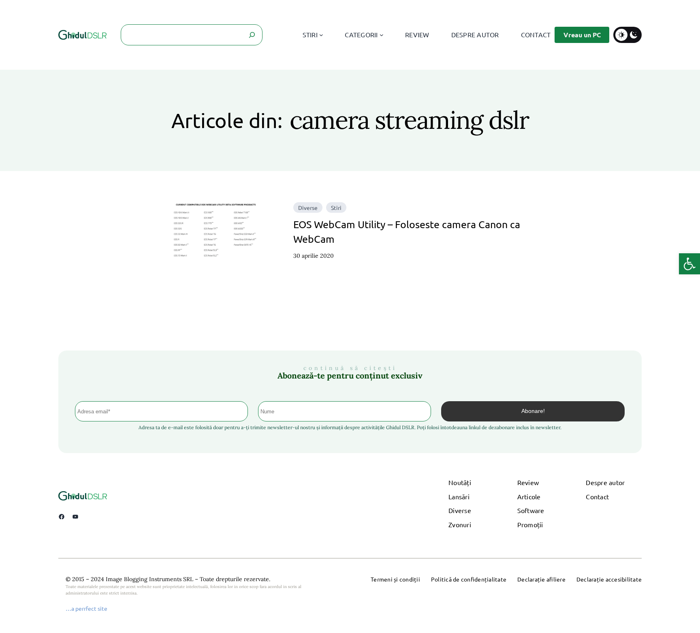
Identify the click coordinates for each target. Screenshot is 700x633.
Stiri (336, 207)
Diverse (308, 207)
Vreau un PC (582, 34)
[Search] (251, 34)
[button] (689, 263)
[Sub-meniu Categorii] (382, 35)
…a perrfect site (86, 608)
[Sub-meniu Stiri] (321, 35)
